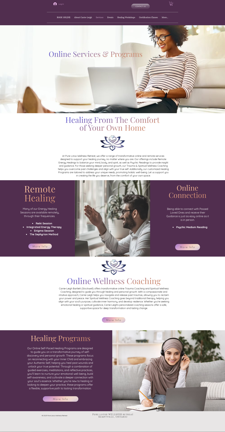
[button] (171, 3)
